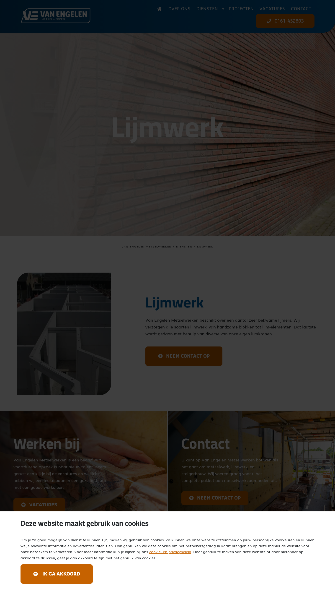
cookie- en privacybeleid (170, 551)
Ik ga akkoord (60, 574)
